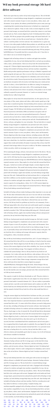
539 (13, 402)
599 (21, 402)
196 (18, 404)
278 (13, 406)
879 (30, 404)
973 (30, 406)
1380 (27, 400)
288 (26, 404)
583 (34, 404)
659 (28, 402)
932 (46, 402)
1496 (31, 400)
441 (40, 400)
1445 (21, 406)
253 (34, 406)
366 (17, 406)
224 (32, 402)
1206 (47, 404)
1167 (37, 402)
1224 (5, 402)
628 (9, 402)
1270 (10, 404)
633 (9, 406)
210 (13, 400)
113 (49, 400)
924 (36, 400)
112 (4, 406)
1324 (42, 402)
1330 (39, 404)
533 (26, 406)
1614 (18, 400)
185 (22, 400)
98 (24, 402)
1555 (44, 400)
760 (22, 404)
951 (43, 404)
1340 (43, 406)
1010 (9, 400)
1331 (5, 404)
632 (5, 400)
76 (47, 406)
